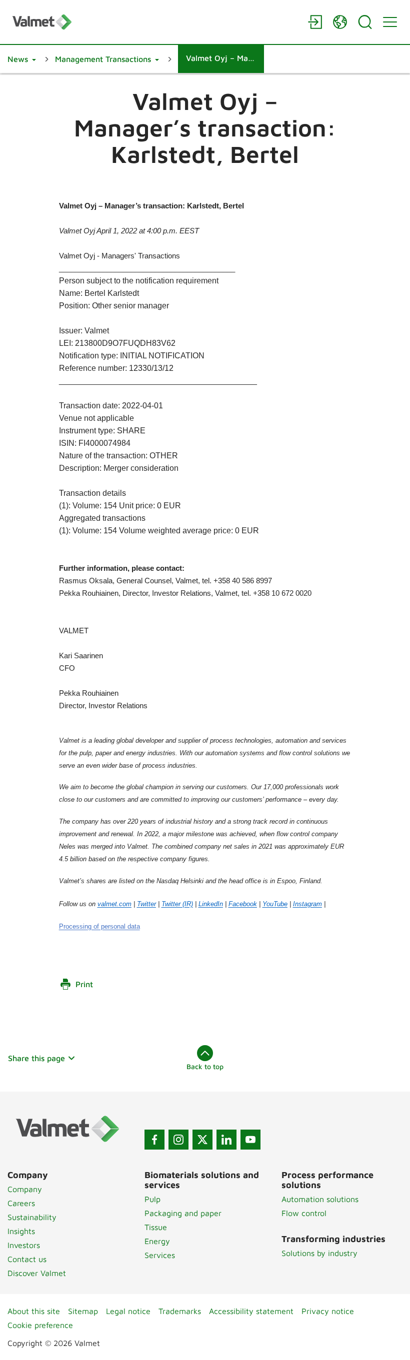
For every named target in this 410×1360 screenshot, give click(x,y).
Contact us (27, 1259)
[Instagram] (178, 1140)
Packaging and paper (183, 1213)
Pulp (152, 1199)
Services (159, 1255)
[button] (22, 59)
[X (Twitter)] (202, 1140)
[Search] (365, 21)
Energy (157, 1241)
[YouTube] (250, 1140)
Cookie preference (40, 1325)
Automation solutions (320, 1199)
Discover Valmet (37, 1273)
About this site (34, 1311)
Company (25, 1189)
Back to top (205, 1066)
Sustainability (32, 1217)
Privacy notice (328, 1311)
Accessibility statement (251, 1311)
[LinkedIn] (226, 1140)
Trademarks (179, 1311)
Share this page (36, 1058)
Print (84, 984)
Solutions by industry (320, 1253)
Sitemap (83, 1311)
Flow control (304, 1213)
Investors (24, 1245)
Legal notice (128, 1311)
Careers (21, 1203)
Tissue (155, 1227)
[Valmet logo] (155, 21)
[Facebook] (154, 1140)
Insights (21, 1231)
